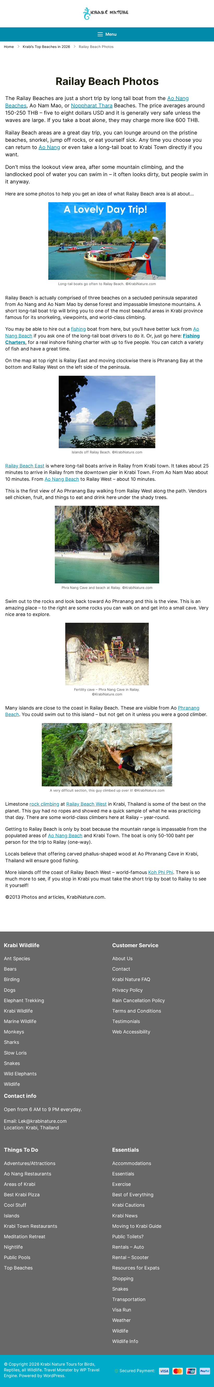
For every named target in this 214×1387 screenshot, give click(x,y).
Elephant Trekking (24, 1000)
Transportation (129, 1299)
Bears (10, 969)
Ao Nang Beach (62, 479)
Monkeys (14, 1031)
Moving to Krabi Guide (136, 1226)
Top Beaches (18, 1268)
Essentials (123, 1173)
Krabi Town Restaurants (30, 1226)
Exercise (121, 1184)
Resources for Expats (135, 1268)
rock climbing (44, 804)
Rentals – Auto (128, 1247)
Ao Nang (49, 147)
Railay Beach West (86, 804)
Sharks (11, 1042)
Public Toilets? (128, 1236)
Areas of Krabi (19, 1184)
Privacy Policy (127, 990)
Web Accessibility (131, 1031)
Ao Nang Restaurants (27, 1173)
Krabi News (125, 1215)
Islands (11, 1215)
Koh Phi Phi (160, 872)
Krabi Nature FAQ (131, 979)
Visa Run (121, 1309)
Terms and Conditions (136, 1011)
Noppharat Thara (91, 105)
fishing (78, 329)
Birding (12, 979)
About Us (122, 958)
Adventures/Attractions (29, 1163)
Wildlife (12, 1084)
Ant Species (17, 958)
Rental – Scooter (130, 1257)
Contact (121, 969)
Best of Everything (132, 1194)
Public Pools (17, 1257)
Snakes (12, 1063)
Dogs (9, 990)
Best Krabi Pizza (22, 1194)
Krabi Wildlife (18, 1011)
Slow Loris (15, 1053)
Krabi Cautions (128, 1205)
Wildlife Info (125, 1341)
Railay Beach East (24, 466)
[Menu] (100, 34)
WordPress (53, 1375)
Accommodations (131, 1163)
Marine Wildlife (20, 1021)
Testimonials (126, 1021)
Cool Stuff (15, 1205)
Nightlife (13, 1247)
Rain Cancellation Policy (138, 1000)
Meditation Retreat (24, 1236)
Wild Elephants (20, 1073)
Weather (121, 1320)
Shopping (122, 1278)
